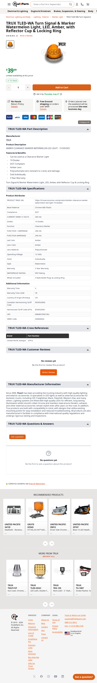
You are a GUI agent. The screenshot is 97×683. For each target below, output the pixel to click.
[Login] (77, 4)
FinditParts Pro (32, 640)
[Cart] (88, 4)
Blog (43, 623)
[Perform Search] (70, 4)
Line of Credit (31, 634)
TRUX (8, 139)
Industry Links (31, 646)
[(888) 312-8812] (82, 4)
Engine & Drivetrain (41, 11)
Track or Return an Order (75, 615)
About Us (45, 620)
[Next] (51, 543)
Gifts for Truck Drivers (31, 666)
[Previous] (45, 543)
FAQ (43, 630)
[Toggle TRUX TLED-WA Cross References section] (88, 328)
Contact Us (44, 638)
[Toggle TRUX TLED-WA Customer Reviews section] (88, 350)
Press (43, 634)
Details (14, 106)
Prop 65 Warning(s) (37, 483)
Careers (44, 627)
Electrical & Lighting (18, 11)
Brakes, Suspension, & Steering (69, 11)
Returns (31, 623)
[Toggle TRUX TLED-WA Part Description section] (88, 129)
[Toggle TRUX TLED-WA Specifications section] (88, 189)
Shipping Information (33, 628)
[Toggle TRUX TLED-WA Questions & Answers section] (88, 424)
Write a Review (26, 35)
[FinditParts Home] (21, 4)
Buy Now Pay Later (33, 658)
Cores (30, 620)
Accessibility (57, 632)
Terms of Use (56, 621)
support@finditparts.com (75, 619)
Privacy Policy (55, 627)
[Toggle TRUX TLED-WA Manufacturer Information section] (88, 384)
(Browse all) (48, 556)
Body (90, 11)
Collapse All (84, 122)
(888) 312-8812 (71, 622)
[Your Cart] (88, 4)
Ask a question (17, 437)
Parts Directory (32, 652)
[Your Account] (77, 4)
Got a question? (84, 676)
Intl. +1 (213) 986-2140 (74, 626)
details (43, 109)
